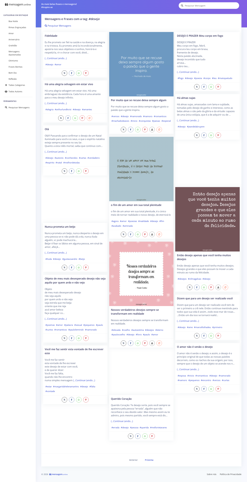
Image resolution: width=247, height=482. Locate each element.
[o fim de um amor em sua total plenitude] (141, 168)
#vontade (50, 391)
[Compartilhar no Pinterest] (86, 73)
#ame (190, 327)
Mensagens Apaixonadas (15, 53)
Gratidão (13, 45)
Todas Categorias (17, 85)
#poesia (198, 78)
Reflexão (13, 79)
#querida (144, 427)
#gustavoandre (69, 258)
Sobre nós (211, 474)
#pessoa (134, 427)
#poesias (132, 221)
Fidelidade (51, 35)
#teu (214, 78)
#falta (92, 386)
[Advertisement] (75, 201)
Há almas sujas (186, 98)
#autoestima (137, 329)
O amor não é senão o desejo (195, 346)
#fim (161, 221)
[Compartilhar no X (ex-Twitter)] (64, 73)
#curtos (49, 329)
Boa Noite (13, 21)
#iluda (48, 258)
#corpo (207, 78)
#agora (114, 221)
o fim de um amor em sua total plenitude (136, 205)
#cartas (82, 157)
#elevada (115, 329)
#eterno (159, 329)
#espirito (49, 162)
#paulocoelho (118, 334)
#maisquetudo (225, 78)
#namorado (91, 329)
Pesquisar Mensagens (19, 107)
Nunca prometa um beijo (60, 226)
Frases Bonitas (15, 66)
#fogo (181, 78)
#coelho (126, 329)
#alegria (49, 109)
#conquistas (145, 120)
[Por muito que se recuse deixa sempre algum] (141, 64)
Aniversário (14, 39)
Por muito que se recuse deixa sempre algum (138, 100)
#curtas (225, 380)
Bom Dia (13, 72)
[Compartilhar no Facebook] (71, 73)
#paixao (156, 120)
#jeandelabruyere (195, 126)
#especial (166, 120)
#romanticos (60, 329)
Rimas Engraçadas (17, 27)
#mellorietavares (158, 427)
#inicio (134, 120)
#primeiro (217, 327)
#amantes (87, 109)
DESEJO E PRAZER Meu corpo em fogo (200, 35)
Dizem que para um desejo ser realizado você (205, 298)
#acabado (116, 225)
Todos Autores (15, 91)
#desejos (149, 329)
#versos (115, 116)
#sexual (78, 324)
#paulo (99, 324)
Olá (47, 129)
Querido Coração (121, 398)
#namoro (147, 116)
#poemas (50, 324)
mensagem (19, 4)
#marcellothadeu (202, 327)
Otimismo (13, 60)
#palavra (68, 324)
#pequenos (88, 324)
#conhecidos (71, 157)
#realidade (143, 221)
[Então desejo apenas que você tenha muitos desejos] (207, 219)
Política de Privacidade (230, 474)
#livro (139, 334)
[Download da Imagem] (152, 129)
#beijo (82, 258)
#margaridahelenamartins (66, 386)
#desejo (49, 64)
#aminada (128, 225)
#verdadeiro (93, 157)
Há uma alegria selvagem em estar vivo (69, 84)
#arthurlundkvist (63, 109)
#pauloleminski (76, 329)
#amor (58, 64)
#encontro (206, 380)
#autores (59, 157)
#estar (48, 386)
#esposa (182, 375)
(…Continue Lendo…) (56, 58)
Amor (11, 33)
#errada (115, 427)
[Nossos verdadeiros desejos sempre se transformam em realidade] (141, 273)
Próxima (149, 460)
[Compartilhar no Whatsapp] (78, 73)
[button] (89, 118)
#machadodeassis (120, 120)
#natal (59, 162)
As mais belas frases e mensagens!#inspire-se (59, 6)
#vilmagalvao (194, 278)
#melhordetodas (71, 162)
